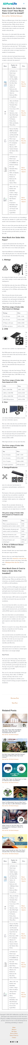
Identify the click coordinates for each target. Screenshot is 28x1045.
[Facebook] (10, 1041)
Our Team (14, 1031)
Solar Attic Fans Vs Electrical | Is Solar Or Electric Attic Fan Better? (14, 779)
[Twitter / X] (15, 1041)
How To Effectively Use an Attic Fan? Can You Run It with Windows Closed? (14, 803)
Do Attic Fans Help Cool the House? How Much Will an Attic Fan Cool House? (13, 756)
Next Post (15, 703)
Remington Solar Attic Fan (12, 562)
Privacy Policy (14, 1033)
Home (14, 1027)
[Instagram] (17, 1041)
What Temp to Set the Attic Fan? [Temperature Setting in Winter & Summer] (12, 827)
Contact (14, 1037)
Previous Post (15, 698)
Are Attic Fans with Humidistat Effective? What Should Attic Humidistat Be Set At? (11, 731)
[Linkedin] (13, 1041)
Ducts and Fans (6, 16)
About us (14, 1029)
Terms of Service (14, 1035)
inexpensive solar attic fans (19, 558)
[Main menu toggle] (24, 3)
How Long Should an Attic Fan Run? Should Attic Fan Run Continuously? (13, 850)
